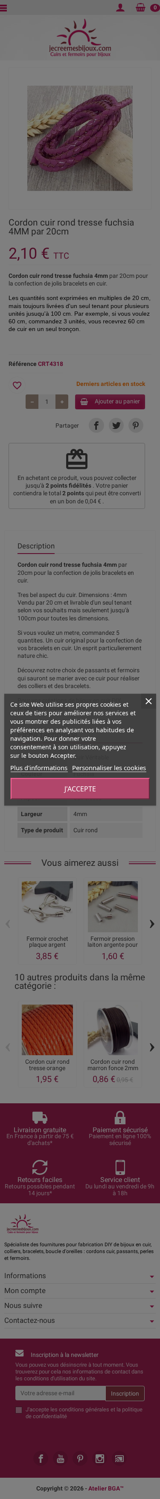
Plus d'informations (38, 767)
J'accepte (80, 788)
